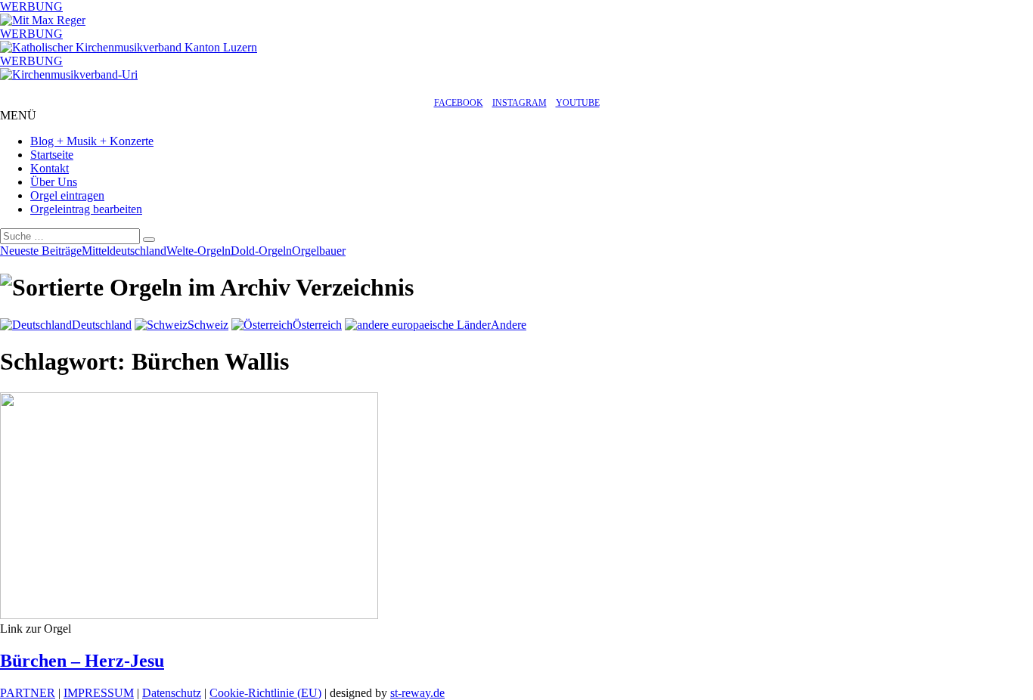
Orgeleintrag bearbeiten (86, 209)
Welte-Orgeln (198, 250)
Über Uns (53, 181)
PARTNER (27, 692)
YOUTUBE (578, 103)
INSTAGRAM (519, 103)
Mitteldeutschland (124, 250)
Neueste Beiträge (41, 250)
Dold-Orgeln (261, 250)
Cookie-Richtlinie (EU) (265, 692)
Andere (508, 324)
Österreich (317, 324)
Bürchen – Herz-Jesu (82, 661)
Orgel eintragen (67, 195)
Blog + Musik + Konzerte (92, 141)
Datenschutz (171, 692)
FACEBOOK (458, 103)
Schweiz (208, 324)
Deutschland (102, 324)
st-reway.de (417, 692)
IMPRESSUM (99, 692)
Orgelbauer (319, 250)
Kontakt (49, 168)
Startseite (51, 154)
